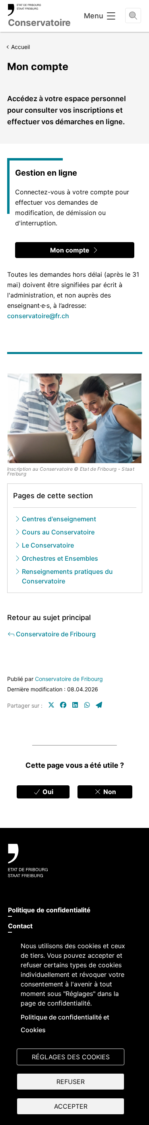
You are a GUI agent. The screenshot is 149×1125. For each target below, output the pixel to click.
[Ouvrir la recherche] (133, 15)
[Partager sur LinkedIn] (75, 705)
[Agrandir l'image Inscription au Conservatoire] (74, 418)
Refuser (70, 1082)
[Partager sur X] (51, 705)
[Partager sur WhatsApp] (87, 705)
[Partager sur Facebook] (63, 705)
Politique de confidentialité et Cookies (65, 1023)
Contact (20, 926)
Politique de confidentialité (49, 910)
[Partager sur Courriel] (99, 705)
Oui (47, 792)
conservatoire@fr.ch (38, 316)
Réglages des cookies (71, 1057)
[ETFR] (74, 860)
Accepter (70, 1106)
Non (109, 792)
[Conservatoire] (39, 10)
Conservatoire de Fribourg (69, 678)
